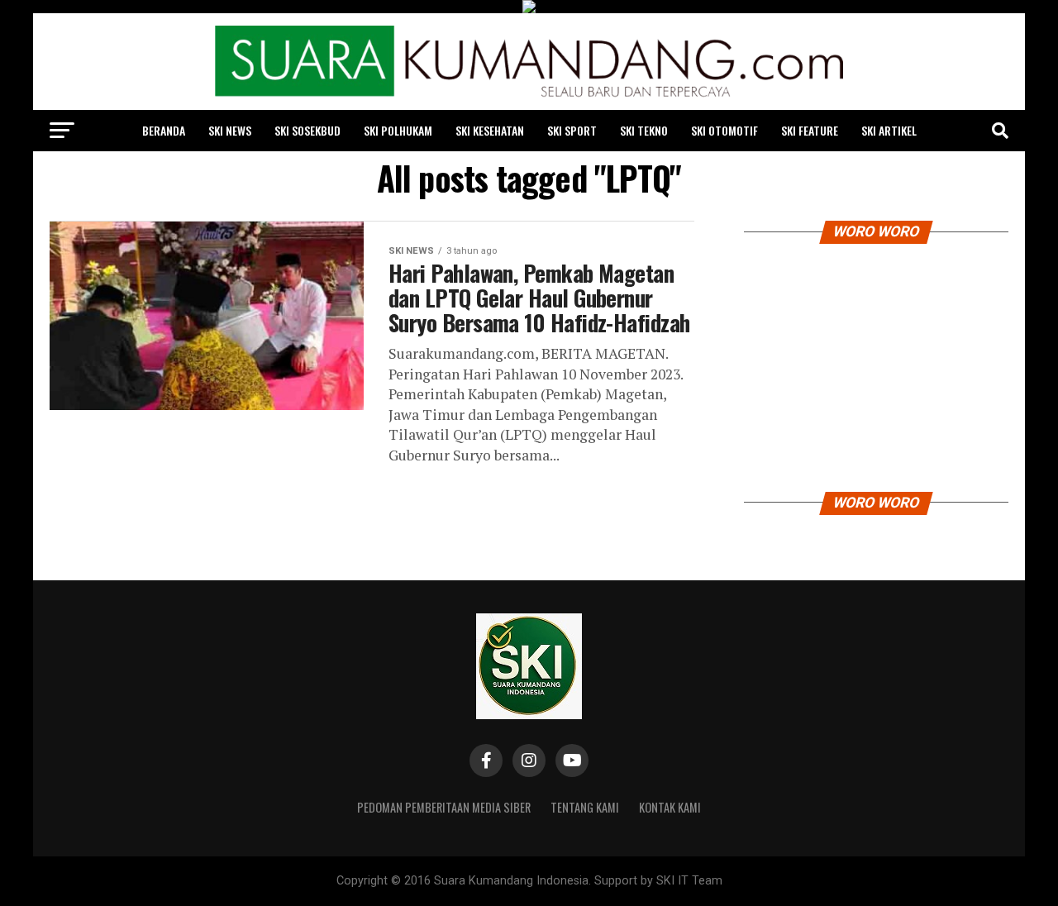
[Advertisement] (876, 363)
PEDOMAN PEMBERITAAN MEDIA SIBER (444, 807)
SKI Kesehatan (489, 130)
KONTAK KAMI (670, 807)
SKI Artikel (889, 130)
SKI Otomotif (724, 130)
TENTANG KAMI (584, 807)
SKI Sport (572, 130)
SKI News (229, 130)
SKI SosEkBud (307, 130)
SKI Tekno (644, 130)
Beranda (163, 130)
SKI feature (809, 130)
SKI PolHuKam (398, 130)
